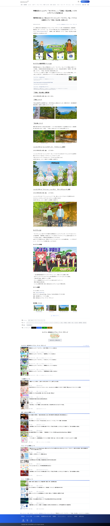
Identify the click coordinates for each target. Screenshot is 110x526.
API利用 (75, 516)
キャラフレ (46, 322)
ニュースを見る (85, 345)
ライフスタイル (78, 4)
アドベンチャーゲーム (30, 322)
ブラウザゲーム (56, 322)
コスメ (73, 4)
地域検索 (25, 4)
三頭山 (62, 322)
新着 (21, 4)
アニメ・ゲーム (39, 4)
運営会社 (23, 516)
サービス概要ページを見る (101, 523)
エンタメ (29, 4)
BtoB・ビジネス (46, 4)
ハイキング (51, 322)
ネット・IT (63, 4)
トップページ (24, 513)
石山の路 (76, 322)
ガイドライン (70, 516)
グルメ (58, 4)
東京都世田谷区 (29, 325)
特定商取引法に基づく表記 (46, 516)
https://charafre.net (41, 31)
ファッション (68, 4)
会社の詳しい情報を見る (55, 340)
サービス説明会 (36, 516)
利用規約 (54, 516)
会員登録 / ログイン (85, 1)
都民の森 (84, 322)
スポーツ (34, 4)
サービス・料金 (29, 516)
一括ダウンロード (55, 315)
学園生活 (65, 322)
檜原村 (69, 322)
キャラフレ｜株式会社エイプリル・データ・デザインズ (67, 24)
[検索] (78, 1)
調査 (88, 4)
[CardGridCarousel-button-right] (77, 309)
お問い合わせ (81, 516)
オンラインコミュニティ (39, 322)
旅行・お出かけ (53, 4)
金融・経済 (84, 4)
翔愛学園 (80, 322)
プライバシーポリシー (62, 516)
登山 (72, 322)
